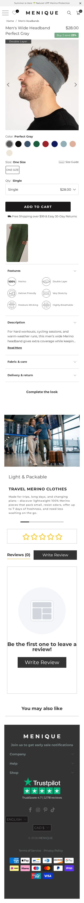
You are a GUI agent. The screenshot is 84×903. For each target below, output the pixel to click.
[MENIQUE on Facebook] (30, 810)
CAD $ (39, 828)
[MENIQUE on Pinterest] (45, 810)
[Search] (69, 13)
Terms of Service (30, 850)
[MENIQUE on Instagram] (38, 810)
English (14, 819)
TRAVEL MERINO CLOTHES (42, 469)
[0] (13, 13)
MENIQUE (46, 838)
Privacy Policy (53, 850)
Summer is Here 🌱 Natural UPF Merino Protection (42, 3)
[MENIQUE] (42, 12)
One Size (12, 169)
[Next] (75, 84)
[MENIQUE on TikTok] (53, 810)
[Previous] (8, 84)
